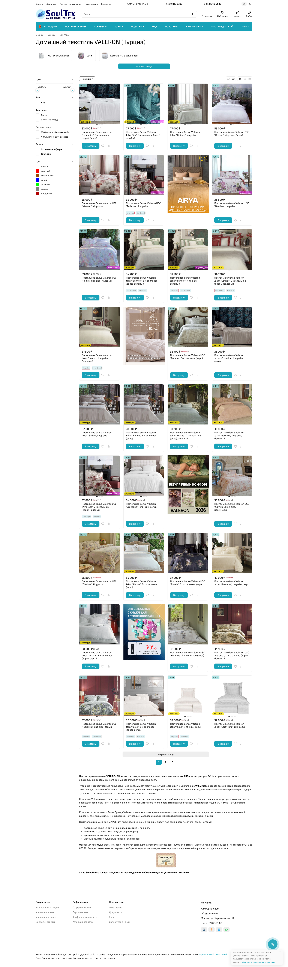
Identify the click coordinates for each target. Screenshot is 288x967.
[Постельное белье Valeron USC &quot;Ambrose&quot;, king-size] (144, 175)
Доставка (51, 4)
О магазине (115, 907)
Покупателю (43, 902)
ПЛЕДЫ (154, 26)
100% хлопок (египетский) (55, 132)
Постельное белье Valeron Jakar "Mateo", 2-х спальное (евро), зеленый (185, 435)
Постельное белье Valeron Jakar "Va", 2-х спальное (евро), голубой (143, 134)
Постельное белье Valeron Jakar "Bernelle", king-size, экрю (231, 583)
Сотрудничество (81, 907)
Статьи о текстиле (137, 3)
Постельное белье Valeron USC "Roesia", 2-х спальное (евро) (187, 583)
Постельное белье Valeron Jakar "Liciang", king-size (185, 133)
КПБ (43, 102)
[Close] (280, 952)
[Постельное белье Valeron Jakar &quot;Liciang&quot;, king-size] (188, 104)
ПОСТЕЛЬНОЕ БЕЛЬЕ (75, 26)
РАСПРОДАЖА (50, 26)
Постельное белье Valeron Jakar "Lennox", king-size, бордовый (96, 358)
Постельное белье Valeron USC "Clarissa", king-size (99, 583)
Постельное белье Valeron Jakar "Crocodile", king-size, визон (229, 358)
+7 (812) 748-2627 (212, 3)
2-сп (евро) (141, 213)
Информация (80, 902)
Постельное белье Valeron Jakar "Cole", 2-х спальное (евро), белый (141, 726)
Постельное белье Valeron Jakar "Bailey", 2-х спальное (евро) (141, 435)
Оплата (39, 4)
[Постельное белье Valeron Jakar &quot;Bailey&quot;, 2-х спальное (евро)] (144, 404)
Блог (111, 916)
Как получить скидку (48, 907)
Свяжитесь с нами (119, 921)
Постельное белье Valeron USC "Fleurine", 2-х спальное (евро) (187, 654)
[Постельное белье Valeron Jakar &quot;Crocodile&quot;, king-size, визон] (232, 327)
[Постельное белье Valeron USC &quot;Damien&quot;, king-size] (232, 175)
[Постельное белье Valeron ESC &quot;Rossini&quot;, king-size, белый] (232, 104)
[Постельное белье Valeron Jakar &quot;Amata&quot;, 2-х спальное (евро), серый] (99, 624)
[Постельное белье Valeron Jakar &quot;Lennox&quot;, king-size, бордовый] (99, 327)
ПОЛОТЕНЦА (171, 26)
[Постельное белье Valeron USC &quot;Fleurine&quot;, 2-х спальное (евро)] (188, 624)
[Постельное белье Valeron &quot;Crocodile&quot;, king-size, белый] (144, 476)
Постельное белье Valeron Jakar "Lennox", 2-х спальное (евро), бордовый (230, 280)
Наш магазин (91, 4)
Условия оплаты (45, 912)
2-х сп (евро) (185, 290)
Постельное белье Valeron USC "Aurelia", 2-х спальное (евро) (187, 356)
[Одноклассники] (211, 929)
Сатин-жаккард (49, 119)
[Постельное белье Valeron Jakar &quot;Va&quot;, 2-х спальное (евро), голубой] (144, 104)
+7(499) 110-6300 (173, 3)
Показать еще (144, 66)
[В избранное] (103, 146)
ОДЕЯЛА (119, 26)
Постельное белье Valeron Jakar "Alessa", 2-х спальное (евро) (141, 584)
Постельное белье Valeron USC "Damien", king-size (231, 205)
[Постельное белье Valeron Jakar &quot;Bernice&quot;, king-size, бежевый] (232, 404)
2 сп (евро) (184, 736)
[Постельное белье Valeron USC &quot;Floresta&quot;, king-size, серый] (99, 696)
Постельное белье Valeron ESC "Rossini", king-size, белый (231, 133)
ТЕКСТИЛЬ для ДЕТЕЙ (222, 26)
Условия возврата (82, 921)
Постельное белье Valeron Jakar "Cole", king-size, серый (230, 725)
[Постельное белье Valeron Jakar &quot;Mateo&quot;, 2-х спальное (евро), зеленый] (188, 404)
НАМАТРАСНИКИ (194, 26)
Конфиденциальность (84, 916)
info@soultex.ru (209, 913)
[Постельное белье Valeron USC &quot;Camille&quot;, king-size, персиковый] (232, 476)
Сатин (44, 115)
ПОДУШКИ (136, 26)
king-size (142, 290)
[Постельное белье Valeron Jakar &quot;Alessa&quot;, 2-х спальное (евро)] (144, 553)
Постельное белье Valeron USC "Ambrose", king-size (143, 205)
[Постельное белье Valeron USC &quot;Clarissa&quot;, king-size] (99, 553)
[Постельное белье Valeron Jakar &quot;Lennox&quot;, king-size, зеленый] (188, 249)
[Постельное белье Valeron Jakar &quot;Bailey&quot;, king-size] (99, 404)
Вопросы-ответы (45, 921)
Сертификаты (80, 912)
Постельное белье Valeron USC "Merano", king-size (99, 205)
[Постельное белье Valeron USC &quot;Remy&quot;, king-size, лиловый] (99, 249)
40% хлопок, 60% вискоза (54, 136)
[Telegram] (219, 929)
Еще (244, 26)
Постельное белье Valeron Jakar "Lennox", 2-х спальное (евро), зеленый (142, 280)
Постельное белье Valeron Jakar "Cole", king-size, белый (186, 725)
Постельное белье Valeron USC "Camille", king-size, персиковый (231, 506)
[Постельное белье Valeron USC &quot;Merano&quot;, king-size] (99, 175)
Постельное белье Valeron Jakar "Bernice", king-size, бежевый (229, 435)
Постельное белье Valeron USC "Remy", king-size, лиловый (99, 279)
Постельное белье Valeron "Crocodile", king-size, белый (141, 505)
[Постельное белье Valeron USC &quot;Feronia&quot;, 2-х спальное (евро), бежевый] (232, 624)
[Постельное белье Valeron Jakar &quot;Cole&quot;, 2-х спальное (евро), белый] (144, 696)
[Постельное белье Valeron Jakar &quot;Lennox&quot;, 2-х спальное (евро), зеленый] (144, 249)
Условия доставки (46, 916)
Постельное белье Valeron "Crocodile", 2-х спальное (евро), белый (96, 134)
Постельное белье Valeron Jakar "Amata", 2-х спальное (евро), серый (97, 655)
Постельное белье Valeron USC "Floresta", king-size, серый (99, 725)
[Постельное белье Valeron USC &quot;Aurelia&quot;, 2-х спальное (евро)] (188, 327)
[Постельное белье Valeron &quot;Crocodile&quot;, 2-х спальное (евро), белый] (99, 104)
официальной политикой (213, 954)
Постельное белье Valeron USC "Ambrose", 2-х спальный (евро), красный (99, 506)
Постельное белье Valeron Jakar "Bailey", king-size (96, 434)
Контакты (106, 4)
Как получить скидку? (70, 4)
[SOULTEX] (56, 13)
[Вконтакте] (204, 929)
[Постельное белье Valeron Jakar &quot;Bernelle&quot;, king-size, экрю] (232, 553)
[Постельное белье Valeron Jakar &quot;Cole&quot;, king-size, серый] (232, 696)
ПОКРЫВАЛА (100, 26)
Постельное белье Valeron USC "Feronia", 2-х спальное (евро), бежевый (231, 655)
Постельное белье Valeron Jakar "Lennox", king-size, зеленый (185, 280)
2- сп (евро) (96, 736)
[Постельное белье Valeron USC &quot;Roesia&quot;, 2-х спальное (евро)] (188, 553)
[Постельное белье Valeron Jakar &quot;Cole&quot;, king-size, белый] (188, 696)
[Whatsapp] (226, 929)
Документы (115, 912)
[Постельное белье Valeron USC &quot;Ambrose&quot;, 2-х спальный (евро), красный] (99, 476)
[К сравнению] (108, 146)
